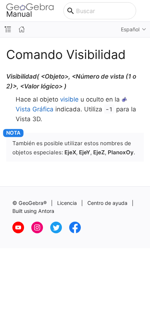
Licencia (67, 203)
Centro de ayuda (107, 203)
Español (130, 29)
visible (69, 99)
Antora (46, 211)
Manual (19, 13)
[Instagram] (40, 231)
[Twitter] (59, 231)
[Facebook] (78, 231)
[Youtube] (21, 231)
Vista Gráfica (35, 109)
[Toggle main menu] (143, 11)
